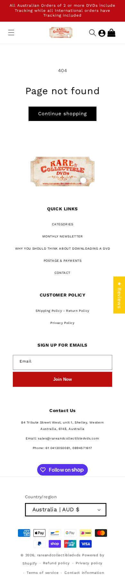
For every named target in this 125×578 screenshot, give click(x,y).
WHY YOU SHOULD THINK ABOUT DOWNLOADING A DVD (62, 248)
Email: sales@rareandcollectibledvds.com (62, 438)
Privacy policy (89, 563)
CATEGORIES (62, 224)
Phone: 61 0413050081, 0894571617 (62, 448)
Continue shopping (62, 113)
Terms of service (42, 573)
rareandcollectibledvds (59, 555)
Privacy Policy (62, 323)
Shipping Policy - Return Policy (62, 310)
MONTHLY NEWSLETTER (62, 236)
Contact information (84, 573)
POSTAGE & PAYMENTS (63, 260)
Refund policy (56, 563)
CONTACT (62, 272)
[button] (11, 33)
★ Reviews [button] (119, 294)
